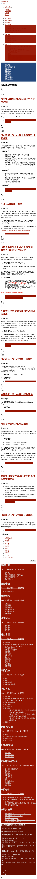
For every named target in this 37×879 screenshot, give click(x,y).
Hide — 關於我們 (18, 569)
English (7, 9)
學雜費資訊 (8, 775)
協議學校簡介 (9, 591)
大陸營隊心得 (9, 757)
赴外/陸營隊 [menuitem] (9, 79)
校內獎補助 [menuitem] (12, 36)
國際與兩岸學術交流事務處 (14, 575)
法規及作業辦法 (10, 648)
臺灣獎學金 (12, 720)
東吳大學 (8, 7)
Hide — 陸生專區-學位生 (26, 765)
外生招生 (8, 628)
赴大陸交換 (8, 740)
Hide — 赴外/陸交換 (21, 731)
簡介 (6, 678)
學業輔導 (8, 654)
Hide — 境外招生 (18, 622)
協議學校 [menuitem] (8, 22)
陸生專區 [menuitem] (8, 71)
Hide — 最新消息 (18, 600)
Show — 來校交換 (7, 675)
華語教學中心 (9, 579)
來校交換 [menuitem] (8, 73)
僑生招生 (8, 626)
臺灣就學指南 (9, 781)
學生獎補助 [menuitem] (8, 20)
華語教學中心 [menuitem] (12, 32)
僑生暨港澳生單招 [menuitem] (14, 52)
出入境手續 (8, 777)
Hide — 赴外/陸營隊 (21, 749)
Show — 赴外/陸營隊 (8, 749)
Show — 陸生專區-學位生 (9, 765)
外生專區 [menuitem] (8, 69)
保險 (6, 779)
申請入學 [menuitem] (8, 44)
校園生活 (8, 662)
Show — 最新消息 (7, 600)
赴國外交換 (8, 738)
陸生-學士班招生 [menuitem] (17, 56)
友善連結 (8, 664)
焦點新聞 (8, 614)
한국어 (7, 15)
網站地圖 (33, 560)
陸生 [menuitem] (9, 54)
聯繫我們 (8, 666)
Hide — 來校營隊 (18, 794)
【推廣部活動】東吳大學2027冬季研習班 (18, 797)
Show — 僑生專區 (7, 639)
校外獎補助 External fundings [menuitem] (14, 816)
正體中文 (8, 11)
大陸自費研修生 (10, 684)
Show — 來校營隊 (7, 794)
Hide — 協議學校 (18, 588)
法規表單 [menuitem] (8, 34)
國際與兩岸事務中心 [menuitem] (15, 30)
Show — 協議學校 (7, 588)
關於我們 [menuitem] (8, 24)
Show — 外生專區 (7, 693)
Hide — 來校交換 (18, 675)
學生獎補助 (8, 608)
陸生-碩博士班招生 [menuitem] (18, 58)
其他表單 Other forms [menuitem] (11, 818)
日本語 (7, 13)
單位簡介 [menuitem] (11, 26)
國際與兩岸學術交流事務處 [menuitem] (17, 28)
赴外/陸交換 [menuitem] (9, 77)
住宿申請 (8, 660)
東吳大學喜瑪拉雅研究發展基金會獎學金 (22, 718)
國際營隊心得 (9, 755)
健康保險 (8, 652)
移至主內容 (4, 1)
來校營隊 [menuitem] (8, 75)
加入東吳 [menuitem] (8, 18)
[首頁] (3, 3)
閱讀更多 (17, 233)
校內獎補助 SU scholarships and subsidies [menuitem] (18, 814)
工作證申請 (8, 656)
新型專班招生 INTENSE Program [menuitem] (19, 50)
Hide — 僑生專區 (18, 639)
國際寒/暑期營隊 (10, 610)
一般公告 (8, 604)
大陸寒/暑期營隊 (10, 612)
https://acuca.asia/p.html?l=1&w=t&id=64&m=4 (15, 230)
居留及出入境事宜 (11, 650)
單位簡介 (8, 573)
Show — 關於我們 (7, 569)
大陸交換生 (8, 682)
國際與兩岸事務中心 (11, 577)
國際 (6, 680)
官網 (22, 340)
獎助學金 (8, 658)
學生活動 (8, 606)
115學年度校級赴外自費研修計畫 (16, 736)
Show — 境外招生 (7, 622)
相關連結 (8, 783)
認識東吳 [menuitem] (8, 65)
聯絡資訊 (8, 785)
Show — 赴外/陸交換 (8, 731)
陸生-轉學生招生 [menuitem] (17, 60)
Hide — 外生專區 (18, 693)
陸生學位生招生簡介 (11, 769)
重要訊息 (8, 642)
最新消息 (8, 753)
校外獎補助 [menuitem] (12, 38)
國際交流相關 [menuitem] (12, 40)
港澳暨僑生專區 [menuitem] (10, 67)
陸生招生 (8, 630)
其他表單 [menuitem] (11, 42)
